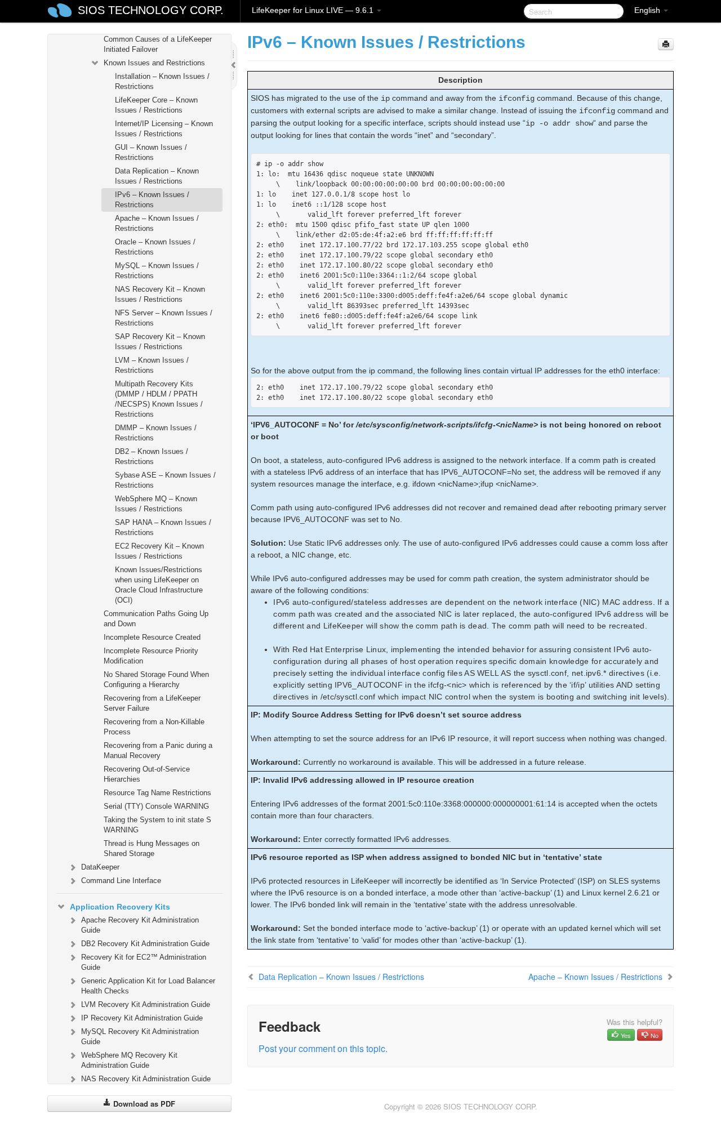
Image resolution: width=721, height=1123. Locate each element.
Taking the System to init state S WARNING (157, 824)
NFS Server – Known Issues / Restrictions (163, 318)
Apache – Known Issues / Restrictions (157, 223)
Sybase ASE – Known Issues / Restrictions (165, 480)
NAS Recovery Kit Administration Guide (146, 1079)
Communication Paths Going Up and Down (156, 618)
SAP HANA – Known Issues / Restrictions (163, 527)
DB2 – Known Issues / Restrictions (151, 456)
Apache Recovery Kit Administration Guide (140, 925)
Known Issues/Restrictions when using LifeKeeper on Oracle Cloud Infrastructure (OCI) (159, 584)
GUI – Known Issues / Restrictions (151, 152)
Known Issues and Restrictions (154, 63)
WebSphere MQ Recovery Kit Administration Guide (129, 1060)
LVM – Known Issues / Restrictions (152, 365)
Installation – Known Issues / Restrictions (162, 81)
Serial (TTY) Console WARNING (156, 806)
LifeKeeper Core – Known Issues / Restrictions (156, 105)
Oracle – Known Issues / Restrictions (155, 247)
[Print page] (666, 44)
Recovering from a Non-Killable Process (154, 727)
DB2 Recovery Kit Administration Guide (145, 943)
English (648, 10)
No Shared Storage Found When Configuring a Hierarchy (156, 679)
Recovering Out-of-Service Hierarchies (147, 774)
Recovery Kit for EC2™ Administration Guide (143, 962)
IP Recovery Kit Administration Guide (142, 1018)
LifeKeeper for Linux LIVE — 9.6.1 (314, 10)
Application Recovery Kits (120, 906)
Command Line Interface (121, 880)
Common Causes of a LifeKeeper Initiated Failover (158, 44)
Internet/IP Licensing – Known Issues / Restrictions (164, 128)
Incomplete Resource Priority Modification (151, 656)
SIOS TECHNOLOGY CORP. (151, 10)
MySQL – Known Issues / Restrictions (157, 270)
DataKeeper (100, 867)
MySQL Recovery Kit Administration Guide (140, 1036)
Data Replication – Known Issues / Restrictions (157, 176)
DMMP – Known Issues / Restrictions (156, 433)
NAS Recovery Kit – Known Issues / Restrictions (160, 294)
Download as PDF (143, 1103)
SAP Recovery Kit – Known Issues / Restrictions (160, 341)
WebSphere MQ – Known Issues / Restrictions (156, 503)
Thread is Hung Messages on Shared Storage (151, 848)
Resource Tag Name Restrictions (157, 792)
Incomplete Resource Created (152, 637)
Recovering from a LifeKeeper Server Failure (152, 703)
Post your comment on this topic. (323, 1048)
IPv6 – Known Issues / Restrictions (152, 199)
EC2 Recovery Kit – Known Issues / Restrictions (159, 551)
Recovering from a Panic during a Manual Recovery (158, 750)
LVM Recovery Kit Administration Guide (145, 1004)
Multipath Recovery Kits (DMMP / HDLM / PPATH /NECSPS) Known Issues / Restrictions (159, 399)
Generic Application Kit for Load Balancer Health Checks (148, 986)
